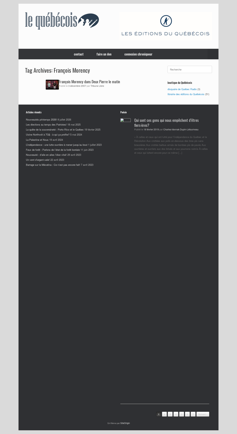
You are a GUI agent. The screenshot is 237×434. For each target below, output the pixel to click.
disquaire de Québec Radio (182, 89)
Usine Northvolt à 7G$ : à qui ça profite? (47, 134)
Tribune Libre (97, 86)
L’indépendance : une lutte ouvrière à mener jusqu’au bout (56, 144)
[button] (213, 54)
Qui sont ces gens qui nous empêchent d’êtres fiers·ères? (166, 122)
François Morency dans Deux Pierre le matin (89, 81)
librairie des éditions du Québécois (186, 94)
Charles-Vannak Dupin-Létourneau (180, 129)
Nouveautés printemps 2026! (41, 119)
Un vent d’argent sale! (38, 159)
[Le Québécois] (62, 21)
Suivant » (202, 414)
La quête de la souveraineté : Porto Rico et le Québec (55, 129)
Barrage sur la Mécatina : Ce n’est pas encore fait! (53, 164)
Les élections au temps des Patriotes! (46, 124)
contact (79, 54)
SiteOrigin (125, 423)
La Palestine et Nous (37, 139)
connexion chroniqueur (138, 54)
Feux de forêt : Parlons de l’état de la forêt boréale (53, 149)
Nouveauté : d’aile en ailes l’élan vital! (46, 154)
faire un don (103, 54)
